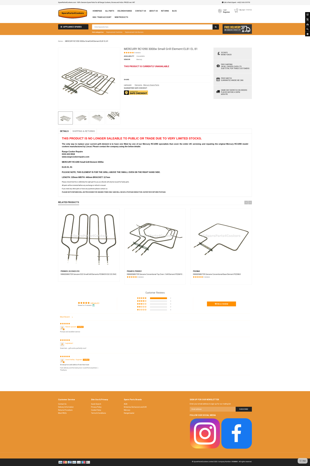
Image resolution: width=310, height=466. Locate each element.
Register (226, 12)
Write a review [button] (221, 304)
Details (64, 131)
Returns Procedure (65, 410)
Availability (129, 56)
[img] (65, 324)
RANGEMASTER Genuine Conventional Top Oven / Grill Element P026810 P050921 (158, 274)
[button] (129, 53)
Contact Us (62, 404)
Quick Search (96, 404)
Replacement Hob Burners (134, 32)
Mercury (139, 59)
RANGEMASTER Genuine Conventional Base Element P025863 (217, 274)
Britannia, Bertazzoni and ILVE (135, 407)
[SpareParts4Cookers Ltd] (205, 433)
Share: (126, 79)
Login (225, 10)
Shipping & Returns (83, 131)
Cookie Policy (96, 410)
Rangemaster (129, 413)
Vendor (127, 59)
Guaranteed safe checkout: (135, 88)
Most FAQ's (62, 413)
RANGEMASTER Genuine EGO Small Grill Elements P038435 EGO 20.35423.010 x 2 (92, 274)
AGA (125, 404)
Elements (138, 85)
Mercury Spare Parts (151, 85)
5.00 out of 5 (94, 303)
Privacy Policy (96, 407)
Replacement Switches (114, 32)
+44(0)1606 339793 (243, 2)
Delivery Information (66, 407)
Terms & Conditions (98, 413)
